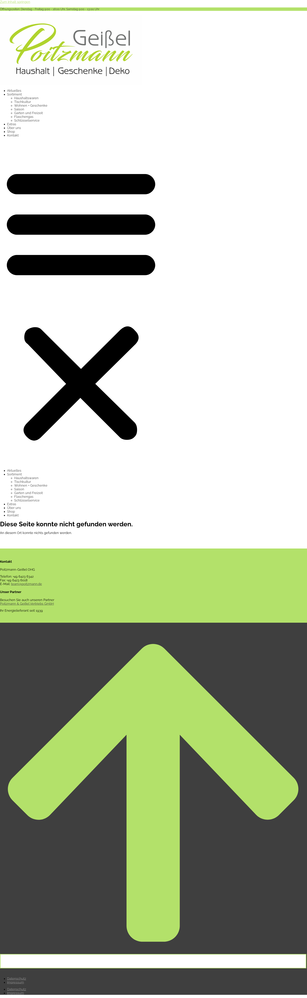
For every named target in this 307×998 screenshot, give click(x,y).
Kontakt (13, 135)
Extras (11, 124)
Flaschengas (23, 117)
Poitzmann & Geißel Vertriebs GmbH (27, 603)
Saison (19, 109)
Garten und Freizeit (28, 113)
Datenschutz (16, 978)
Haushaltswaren (26, 98)
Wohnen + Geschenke (30, 105)
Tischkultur (22, 102)
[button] (81, 302)
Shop (11, 131)
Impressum (15, 982)
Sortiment (14, 94)
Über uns (14, 128)
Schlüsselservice (27, 120)
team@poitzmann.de (26, 584)
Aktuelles (14, 90)
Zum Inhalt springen (15, 2)
